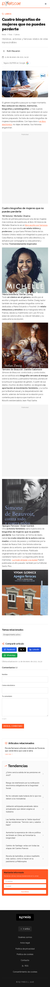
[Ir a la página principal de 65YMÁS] (11, 3)
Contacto (25, 960)
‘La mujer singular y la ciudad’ (25, 560)
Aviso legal (25, 943)
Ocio (10, 35)
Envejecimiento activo (11, 635)
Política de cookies (25, 954)
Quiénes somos (25, 937)
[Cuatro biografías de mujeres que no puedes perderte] (43, 75)
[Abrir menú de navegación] (45, 3)
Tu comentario (7, 696)
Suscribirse (25, 892)
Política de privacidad (25, 949)
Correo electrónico (8, 685)
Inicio (4, 35)
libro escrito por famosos (36, 225)
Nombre (5, 674)
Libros (8, 14)
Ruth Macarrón (13, 51)
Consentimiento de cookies (25, 972)
